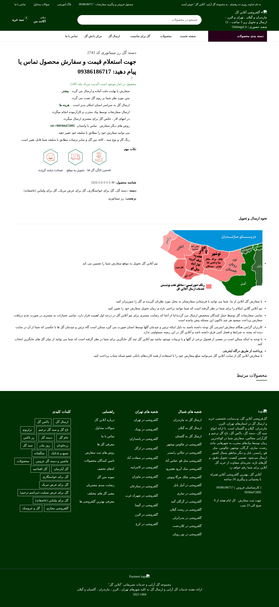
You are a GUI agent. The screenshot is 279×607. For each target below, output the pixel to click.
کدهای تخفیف (105, 468)
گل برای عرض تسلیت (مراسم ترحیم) (44, 492)
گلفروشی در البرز (146, 514)
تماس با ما (107, 436)
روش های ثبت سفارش (99, 452)
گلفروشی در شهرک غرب (141, 495)
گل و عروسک (31, 508)
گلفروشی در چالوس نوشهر (184, 444)
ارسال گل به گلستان (188, 436)
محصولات (23, 461)
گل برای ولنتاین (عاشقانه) (40, 190)
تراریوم (27, 429)
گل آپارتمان (61, 469)
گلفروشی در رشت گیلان (186, 509)
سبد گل (28, 445)
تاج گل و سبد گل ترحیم (53, 429)
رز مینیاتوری (116, 198)
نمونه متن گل (105, 477)
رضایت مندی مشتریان (100, 485)
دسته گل (122, 190)
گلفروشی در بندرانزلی (187, 518)
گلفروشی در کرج (147, 524)
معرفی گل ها (105, 444)
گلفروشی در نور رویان (187, 534)
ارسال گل (62, 422)
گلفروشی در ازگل (146, 448)
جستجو (83, 19)
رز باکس (28, 437)
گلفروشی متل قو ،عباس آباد (183, 460)
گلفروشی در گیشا (146, 505)
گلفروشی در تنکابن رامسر (184, 452)
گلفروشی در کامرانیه (144, 467)
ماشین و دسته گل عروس (52, 461)
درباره (110, 420)
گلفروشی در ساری (189, 493)
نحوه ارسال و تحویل (253, 218)
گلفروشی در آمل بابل (188, 485)
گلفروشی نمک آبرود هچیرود (184, 468)
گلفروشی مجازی (57, 508)
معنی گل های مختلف (100, 493)
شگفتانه (39, 453)
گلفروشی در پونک (146, 429)
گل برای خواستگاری (101, 190)
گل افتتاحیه (40, 469)
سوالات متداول (104, 428)
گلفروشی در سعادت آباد (142, 458)
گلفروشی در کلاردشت (187, 526)
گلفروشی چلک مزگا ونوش (184, 477)
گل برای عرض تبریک (72, 190)
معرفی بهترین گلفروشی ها (97, 501)
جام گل (63, 437)
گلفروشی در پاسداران (143, 439)
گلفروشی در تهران (146, 420)
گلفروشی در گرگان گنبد (186, 501)
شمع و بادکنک (59, 453)
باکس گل (43, 422)
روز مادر (44, 445)
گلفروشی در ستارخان (144, 486)
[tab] (253, 218)
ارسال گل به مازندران (187, 420)
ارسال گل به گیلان (190, 428)
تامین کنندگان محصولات (99, 460)
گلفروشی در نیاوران (145, 476)
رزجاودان (62, 445)
